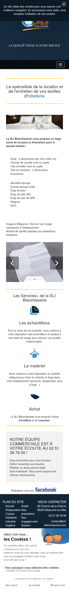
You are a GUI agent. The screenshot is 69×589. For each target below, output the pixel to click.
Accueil (10, 506)
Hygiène (10, 525)
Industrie (11, 521)
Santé (24, 506)
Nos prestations (28, 511)
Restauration (13, 510)
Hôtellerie (11, 517)
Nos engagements (29, 519)
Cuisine (10, 513)
